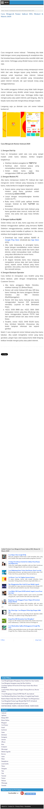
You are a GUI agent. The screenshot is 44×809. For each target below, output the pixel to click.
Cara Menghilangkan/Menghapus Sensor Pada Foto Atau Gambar (20, 681)
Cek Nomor (4, 725)
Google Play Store (12, 240)
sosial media (5, 764)
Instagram (4, 737)
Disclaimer (28, 806)
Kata (2, 744)
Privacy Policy (19, 806)
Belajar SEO (4, 718)
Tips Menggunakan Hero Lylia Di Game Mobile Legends (23, 584)
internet (3, 739)
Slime (3, 759)
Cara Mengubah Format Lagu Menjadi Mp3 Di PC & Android (19, 701)
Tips (2, 771)
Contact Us (11, 806)
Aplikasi (3, 715)
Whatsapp (4, 783)
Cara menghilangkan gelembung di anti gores (14, 703)
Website (3, 780)
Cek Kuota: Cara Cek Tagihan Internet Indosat (21, 577)
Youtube (3, 785)
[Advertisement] (22, 35)
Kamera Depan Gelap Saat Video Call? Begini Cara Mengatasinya (20, 698)
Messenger (4, 749)
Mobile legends (5, 751)
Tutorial (6, 10)
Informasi (4, 735)
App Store (35, 240)
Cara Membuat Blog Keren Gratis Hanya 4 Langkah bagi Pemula (20, 696)
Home (2, 10)
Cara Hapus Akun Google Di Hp (17, 555)
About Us (4, 806)
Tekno (3, 766)
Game (3, 732)
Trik (2, 773)
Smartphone (4, 761)
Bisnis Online (5, 720)
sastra (3, 756)
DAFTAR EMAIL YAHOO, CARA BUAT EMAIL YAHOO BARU (20, 706)
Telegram (4, 768)
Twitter (3, 778)
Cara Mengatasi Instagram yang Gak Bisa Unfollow (16, 683)
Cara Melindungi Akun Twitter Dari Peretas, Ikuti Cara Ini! (24, 570)
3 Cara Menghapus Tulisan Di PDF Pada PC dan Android (17, 694)
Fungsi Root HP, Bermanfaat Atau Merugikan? (21, 619)
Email (3, 727)
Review (3, 754)
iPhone (3, 742)
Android (3, 713)
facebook (4, 730)
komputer (4, 747)
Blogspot (4, 722)
